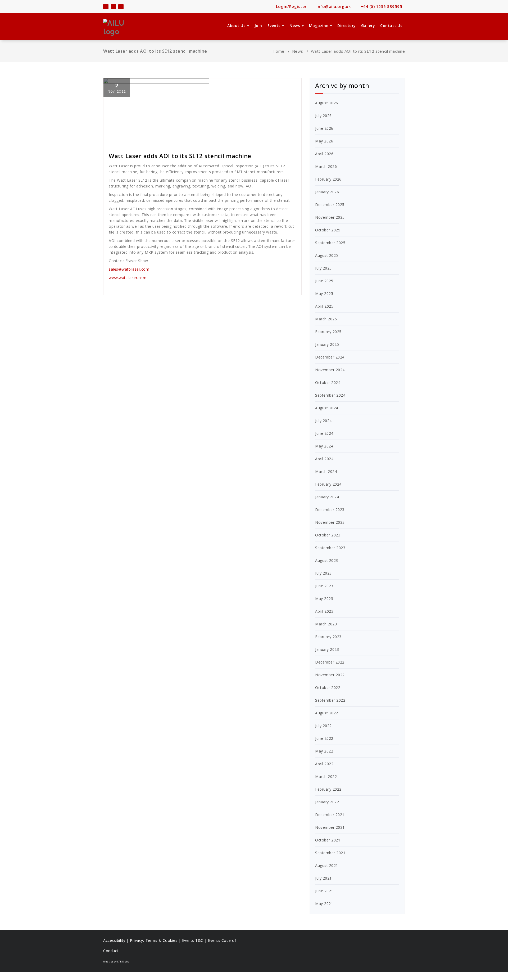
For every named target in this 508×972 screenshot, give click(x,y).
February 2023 (328, 636)
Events (274, 25)
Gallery (368, 25)
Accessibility (114, 940)
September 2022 (330, 700)
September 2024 (330, 395)
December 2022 (329, 662)
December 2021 (329, 814)
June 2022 (324, 738)
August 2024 (326, 407)
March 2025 (326, 318)
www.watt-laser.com (127, 277)
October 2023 (327, 534)
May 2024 (324, 446)
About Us (237, 25)
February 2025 (328, 331)
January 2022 (327, 801)
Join (258, 25)
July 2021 (323, 878)
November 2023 (330, 522)
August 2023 (326, 560)
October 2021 (327, 840)
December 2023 (329, 509)
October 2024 (327, 382)
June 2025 (324, 280)
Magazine (319, 25)
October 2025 (327, 229)
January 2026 (327, 191)
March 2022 (326, 776)
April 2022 (324, 763)
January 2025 (327, 344)
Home (278, 51)
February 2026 (328, 179)
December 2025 (329, 204)
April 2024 (324, 458)
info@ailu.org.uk (333, 6)
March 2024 (326, 471)
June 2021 (324, 890)
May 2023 (324, 598)
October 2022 (327, 687)
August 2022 (326, 712)
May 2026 (324, 141)
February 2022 (328, 789)
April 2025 (324, 306)
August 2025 (326, 255)
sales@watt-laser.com (129, 269)
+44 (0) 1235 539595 (380, 6)
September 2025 (330, 242)
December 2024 (329, 357)
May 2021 (324, 903)
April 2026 (324, 153)
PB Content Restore (129, 141)
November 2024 (330, 369)
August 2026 (326, 102)
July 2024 (323, 420)
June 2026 (324, 128)
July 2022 (323, 725)
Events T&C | (195, 940)
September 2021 (330, 852)
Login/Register (291, 6)
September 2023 (330, 547)
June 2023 (324, 585)
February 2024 (328, 484)
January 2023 (327, 649)
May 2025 (324, 293)
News (295, 25)
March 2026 (326, 166)
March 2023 (326, 623)
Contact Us (391, 25)
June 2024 (324, 433)
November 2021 (330, 827)
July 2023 (323, 573)
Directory (346, 25)
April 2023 (324, 611)
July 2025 (323, 268)
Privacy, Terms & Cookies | (156, 940)
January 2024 (327, 496)
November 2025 (330, 217)
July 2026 (323, 115)
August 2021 (326, 865)
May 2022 (324, 751)
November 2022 (330, 674)
